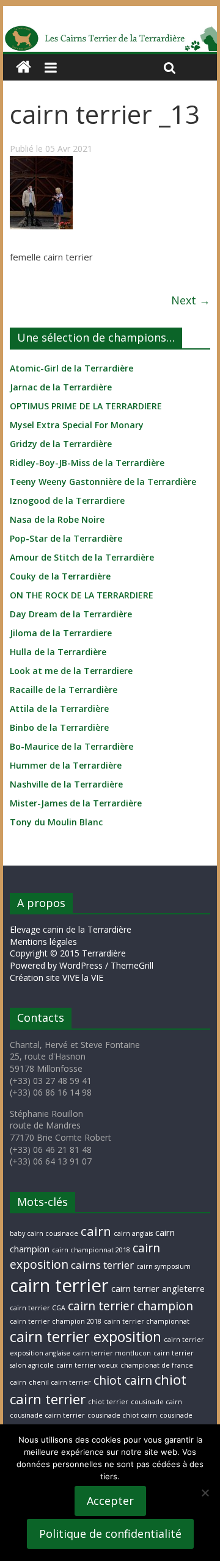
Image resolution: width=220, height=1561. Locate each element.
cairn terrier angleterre (158, 1288)
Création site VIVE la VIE (56, 977)
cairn (96, 1231)
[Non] (205, 1493)
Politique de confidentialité (110, 1533)
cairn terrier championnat (146, 1321)
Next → (190, 300)
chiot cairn (123, 1380)
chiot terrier (108, 1402)
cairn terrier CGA (37, 1308)
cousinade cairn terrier (47, 1415)
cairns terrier (102, 1265)
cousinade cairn (156, 1402)
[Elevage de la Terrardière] (23, 67)
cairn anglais (133, 1233)
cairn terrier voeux (87, 1365)
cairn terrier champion (130, 1306)
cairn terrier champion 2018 (55, 1321)
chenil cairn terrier (60, 1382)
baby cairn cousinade (44, 1233)
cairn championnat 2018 (91, 1250)
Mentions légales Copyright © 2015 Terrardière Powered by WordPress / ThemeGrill (81, 953)
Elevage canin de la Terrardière (70, 929)
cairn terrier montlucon (112, 1353)
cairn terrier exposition (85, 1336)
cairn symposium (163, 1266)
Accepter (110, 1500)
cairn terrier (59, 1285)
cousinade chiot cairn (122, 1415)
